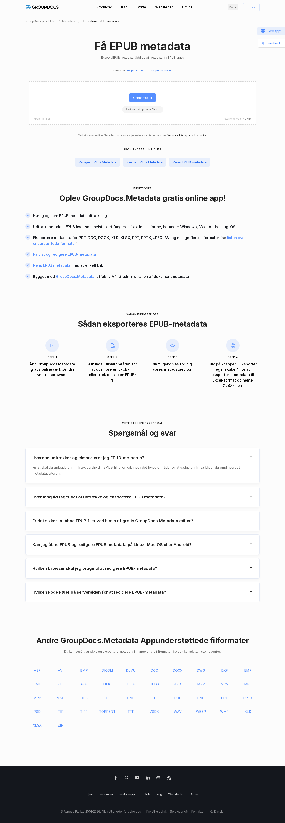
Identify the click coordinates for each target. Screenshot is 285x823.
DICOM (107, 670)
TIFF (84, 711)
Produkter (104, 7)
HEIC (107, 684)
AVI (60, 670)
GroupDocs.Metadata (122, 198)
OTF (154, 698)
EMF (247, 670)
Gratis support (129, 794)
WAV (178, 711)
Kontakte (197, 811)
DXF (224, 670)
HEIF (131, 684)
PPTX (247, 698)
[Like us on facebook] (116, 778)
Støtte (141, 7)
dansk (218, 811)
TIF (60, 711)
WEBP (201, 711)
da (231, 7)
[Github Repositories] (158, 778)
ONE (130, 698)
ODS (84, 698)
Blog (159, 794)
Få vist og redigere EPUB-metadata (64, 254)
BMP (84, 670)
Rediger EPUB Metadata (97, 162)
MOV (224, 684)
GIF (84, 684)
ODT (107, 698)
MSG (60, 698)
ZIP (60, 725)
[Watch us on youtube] (137, 778)
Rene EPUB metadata (190, 162)
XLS (248, 711)
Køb (124, 7)
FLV (61, 684)
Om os (187, 7)
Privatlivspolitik (156, 811)
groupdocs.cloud (160, 70)
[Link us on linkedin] (148, 778)
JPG (177, 684)
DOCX (177, 670)
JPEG (154, 684)
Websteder (164, 7)
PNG (201, 698)
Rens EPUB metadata (51, 265)
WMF (224, 711)
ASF (37, 670)
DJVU (131, 670)
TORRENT (107, 711)
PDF (177, 698)
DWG (201, 670)
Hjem (90, 794)
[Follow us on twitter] (127, 778)
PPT (224, 698)
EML (37, 684)
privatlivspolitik (197, 135)
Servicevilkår (175, 135)
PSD (37, 711)
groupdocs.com (135, 70)
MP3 (247, 684)
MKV (201, 684)
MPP (37, 698)
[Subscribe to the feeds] (169, 778)
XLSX (37, 725)
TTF (130, 711)
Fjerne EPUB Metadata (144, 162)
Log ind (251, 7)
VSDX (154, 711)
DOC (154, 670)
